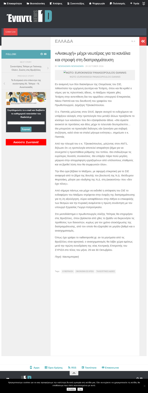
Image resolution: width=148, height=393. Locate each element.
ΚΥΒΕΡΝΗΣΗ (67, 271)
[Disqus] (95, 315)
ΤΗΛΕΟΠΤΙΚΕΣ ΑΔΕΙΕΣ (105, 271)
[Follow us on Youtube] (45, 54)
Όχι (80, 389)
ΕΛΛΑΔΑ (64, 41)
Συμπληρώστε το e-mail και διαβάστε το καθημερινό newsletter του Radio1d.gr (26, 113)
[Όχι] (144, 385)
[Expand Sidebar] (143, 41)
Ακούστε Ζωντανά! (26, 142)
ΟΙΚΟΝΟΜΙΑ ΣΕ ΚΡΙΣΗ (85, 271)
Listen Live (10, 32)
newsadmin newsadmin (71, 66)
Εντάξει (71, 389)
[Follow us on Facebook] (41, 54)
